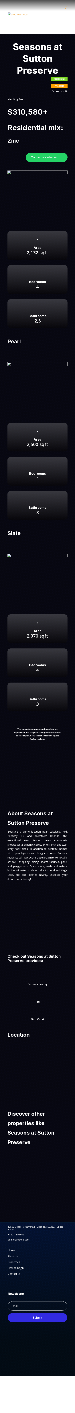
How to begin (16, 1268)
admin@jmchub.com (18, 1239)
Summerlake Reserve (25, 1209)
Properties (14, 1262)
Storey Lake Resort (24, 1162)
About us (13, 1256)
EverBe (16, 1185)
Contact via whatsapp (45, 157)
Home (11, 1250)
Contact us (14, 1274)
